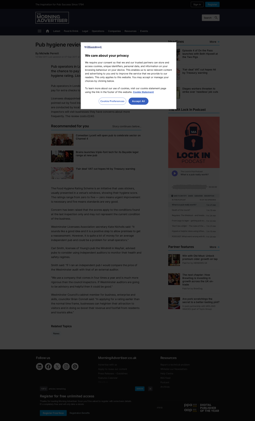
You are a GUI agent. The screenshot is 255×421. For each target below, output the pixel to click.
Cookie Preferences (112, 101)
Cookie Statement (143, 92)
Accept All (138, 101)
